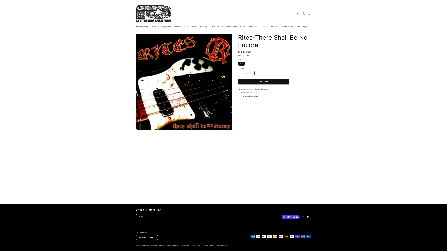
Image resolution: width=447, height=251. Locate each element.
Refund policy (185, 245)
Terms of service (208, 245)
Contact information (222, 245)
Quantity (241, 68)
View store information (249, 96)
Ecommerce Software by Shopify (168, 245)
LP (241, 63)
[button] (143, 26)
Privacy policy (196, 245)
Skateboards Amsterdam (149, 245)
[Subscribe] (175, 216)
